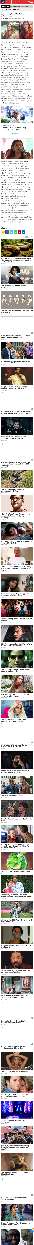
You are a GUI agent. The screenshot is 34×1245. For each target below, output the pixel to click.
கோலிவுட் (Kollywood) (14, 9)
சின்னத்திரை (15, 1)
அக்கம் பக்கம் (24, 1)
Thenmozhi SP (7, 18)
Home (4, 9)
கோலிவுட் (8, 1)
